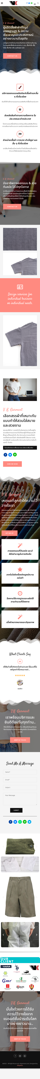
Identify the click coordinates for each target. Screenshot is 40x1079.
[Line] (31, 3)
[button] (12, 56)
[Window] (29, 822)
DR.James (20, 1065)
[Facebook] (5, 455)
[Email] (29, 3)
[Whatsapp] (20, 822)
